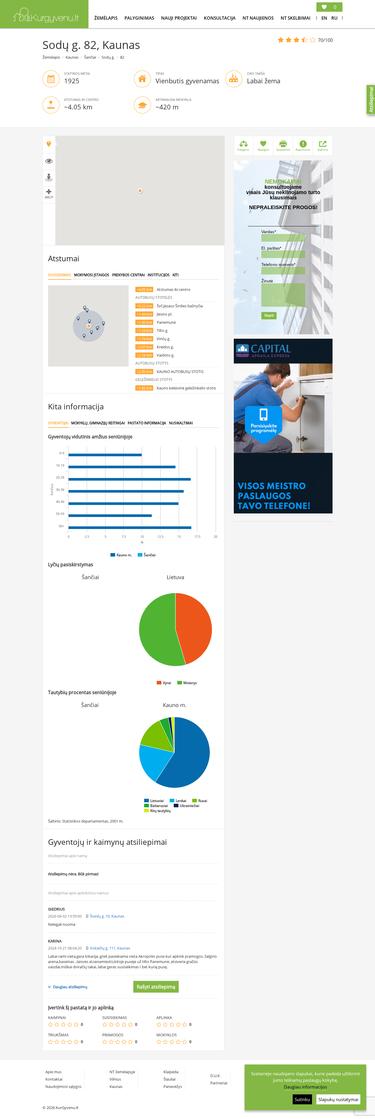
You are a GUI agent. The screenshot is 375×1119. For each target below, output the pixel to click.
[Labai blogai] (50, 1024)
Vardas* (268, 231)
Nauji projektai (179, 18)
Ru (334, 18)
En (324, 18)
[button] (89, 321)
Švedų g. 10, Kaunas (107, 916)
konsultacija (220, 18)
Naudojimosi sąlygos (63, 1086)
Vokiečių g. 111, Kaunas (110, 948)
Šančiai (90, 57)
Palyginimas (140, 18)
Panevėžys (172, 1086)
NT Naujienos (259, 18)
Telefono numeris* (278, 264)
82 (122, 57)
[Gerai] (70, 1024)
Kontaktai (53, 1079)
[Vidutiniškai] (63, 1024)
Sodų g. (108, 57)
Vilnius (115, 1079)
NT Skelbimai (296, 18)
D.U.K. (215, 1075)
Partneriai (218, 1083)
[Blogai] (57, 1024)
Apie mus (53, 1071)
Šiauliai (169, 1079)
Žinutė (267, 281)
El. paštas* (271, 248)
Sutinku (302, 1099)
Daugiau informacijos (305, 1087)
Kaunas (72, 57)
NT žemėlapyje (122, 1071)
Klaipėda (170, 1071)
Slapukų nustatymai (338, 1099)
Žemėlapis (106, 18)
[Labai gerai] (76, 1024)
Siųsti (269, 315)
